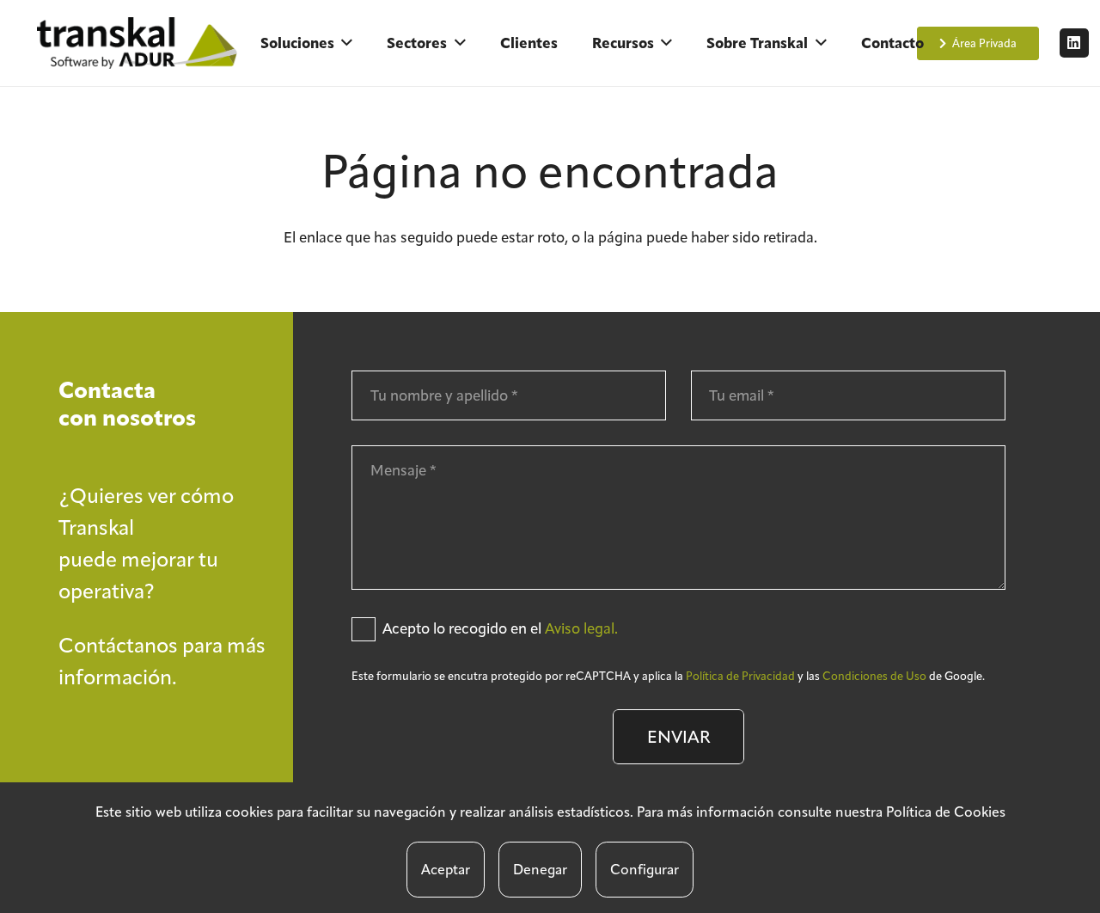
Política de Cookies (945, 812)
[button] (346, 43)
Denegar (540, 869)
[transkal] (140, 43)
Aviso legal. (581, 628)
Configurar (644, 869)
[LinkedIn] (1074, 43)
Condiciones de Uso (874, 676)
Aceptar (445, 869)
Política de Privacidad (740, 676)
